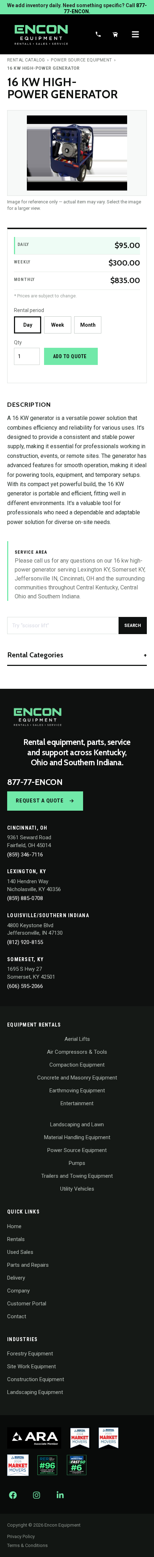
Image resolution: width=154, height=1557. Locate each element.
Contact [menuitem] (16, 1316)
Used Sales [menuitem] (20, 1252)
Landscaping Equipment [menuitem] (35, 1392)
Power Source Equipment (81, 60)
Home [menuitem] (14, 1226)
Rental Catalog (26, 60)
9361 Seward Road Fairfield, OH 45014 (29, 841)
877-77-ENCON (34, 782)
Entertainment (77, 1103)
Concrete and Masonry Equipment (77, 1077)
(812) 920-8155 (25, 942)
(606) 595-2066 (25, 986)
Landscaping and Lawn (77, 1124)
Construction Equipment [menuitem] (35, 1379)
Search (132, 625)
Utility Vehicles (77, 1189)
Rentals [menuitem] (16, 1239)
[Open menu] (135, 34)
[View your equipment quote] (115, 34)
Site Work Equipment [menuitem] (31, 1366)
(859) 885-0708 (25, 898)
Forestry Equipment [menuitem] (30, 1353)
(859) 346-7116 (25, 854)
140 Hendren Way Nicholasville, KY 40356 (34, 885)
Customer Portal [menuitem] (26, 1303)
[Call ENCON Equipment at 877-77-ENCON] (98, 34)
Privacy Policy (21, 1536)
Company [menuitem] (18, 1290)
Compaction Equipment (77, 1065)
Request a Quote (39, 800)
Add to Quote (70, 356)
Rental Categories (35, 655)
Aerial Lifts (77, 1039)
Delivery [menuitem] (16, 1278)
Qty (18, 342)
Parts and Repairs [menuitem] (28, 1265)
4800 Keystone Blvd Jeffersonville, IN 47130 (35, 929)
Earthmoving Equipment (77, 1090)
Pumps (77, 1163)
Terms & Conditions (27, 1545)
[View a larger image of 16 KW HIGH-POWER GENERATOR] (77, 153)
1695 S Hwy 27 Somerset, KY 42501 (31, 973)
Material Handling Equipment (77, 1137)
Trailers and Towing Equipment (77, 1176)
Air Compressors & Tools (77, 1052)
